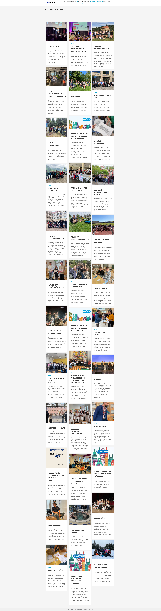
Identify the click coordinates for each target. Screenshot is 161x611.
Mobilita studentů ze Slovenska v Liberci (79, 481)
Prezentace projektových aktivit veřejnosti (79, 49)
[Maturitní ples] (103, 503)
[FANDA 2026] (103, 364)
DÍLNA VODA (75, 96)
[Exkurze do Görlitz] (56, 413)
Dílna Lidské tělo (55, 570)
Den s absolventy (55, 525)
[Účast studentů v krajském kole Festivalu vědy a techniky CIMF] (80, 360)
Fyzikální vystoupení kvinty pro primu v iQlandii (57, 94)
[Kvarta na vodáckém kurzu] (103, 31)
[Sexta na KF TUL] (103, 274)
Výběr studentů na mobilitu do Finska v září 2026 (102, 474)
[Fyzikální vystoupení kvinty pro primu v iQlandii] (56, 76)
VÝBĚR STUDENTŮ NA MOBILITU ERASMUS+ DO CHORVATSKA (79, 136)
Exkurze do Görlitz (56, 428)
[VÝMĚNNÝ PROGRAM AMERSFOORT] (80, 269)
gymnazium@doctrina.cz (96, 1)
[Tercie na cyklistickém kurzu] (80, 222)
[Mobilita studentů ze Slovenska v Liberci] (80, 464)
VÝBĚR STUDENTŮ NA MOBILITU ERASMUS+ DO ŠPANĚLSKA (79, 328)
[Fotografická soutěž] (103, 317)
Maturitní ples (100, 518)
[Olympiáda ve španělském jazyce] (56, 270)
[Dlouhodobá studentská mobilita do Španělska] (80, 561)
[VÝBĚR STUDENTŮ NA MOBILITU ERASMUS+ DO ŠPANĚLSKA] (80, 314)
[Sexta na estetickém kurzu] (56, 221)
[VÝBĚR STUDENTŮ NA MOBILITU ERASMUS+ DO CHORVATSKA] (80, 122)
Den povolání (100, 426)
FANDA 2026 (98, 380)
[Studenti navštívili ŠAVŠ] (103, 80)
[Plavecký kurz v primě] (80, 515)
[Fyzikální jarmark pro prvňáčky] (80, 173)
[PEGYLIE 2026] (56, 31)
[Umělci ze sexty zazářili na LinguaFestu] (80, 414)
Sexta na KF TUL (100, 289)
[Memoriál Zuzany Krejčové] (103, 225)
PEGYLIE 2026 (53, 46)
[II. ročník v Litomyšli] (103, 126)
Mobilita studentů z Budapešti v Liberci (56, 381)
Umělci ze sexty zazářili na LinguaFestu (78, 432)
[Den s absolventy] (56, 510)
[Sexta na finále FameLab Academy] (56, 316)
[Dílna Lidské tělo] (56, 555)
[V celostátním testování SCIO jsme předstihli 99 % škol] (56, 458)
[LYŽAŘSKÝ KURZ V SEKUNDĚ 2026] (103, 550)
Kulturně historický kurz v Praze (101, 193)
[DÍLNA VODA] (80, 81)
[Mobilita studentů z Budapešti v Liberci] (56, 363)
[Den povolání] (103, 411)
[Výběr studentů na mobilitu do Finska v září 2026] (103, 456)
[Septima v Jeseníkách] (56, 127)
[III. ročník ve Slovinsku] (56, 173)
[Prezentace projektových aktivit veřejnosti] (80, 31)
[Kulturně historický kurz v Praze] (103, 175)
